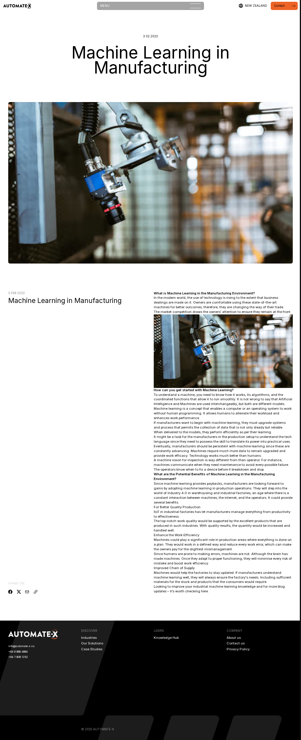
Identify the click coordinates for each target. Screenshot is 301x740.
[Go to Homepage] (17, 6)
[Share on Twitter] (19, 592)
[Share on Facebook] (10, 592)
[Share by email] (27, 592)
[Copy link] (36, 592)
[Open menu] (195, 6)
